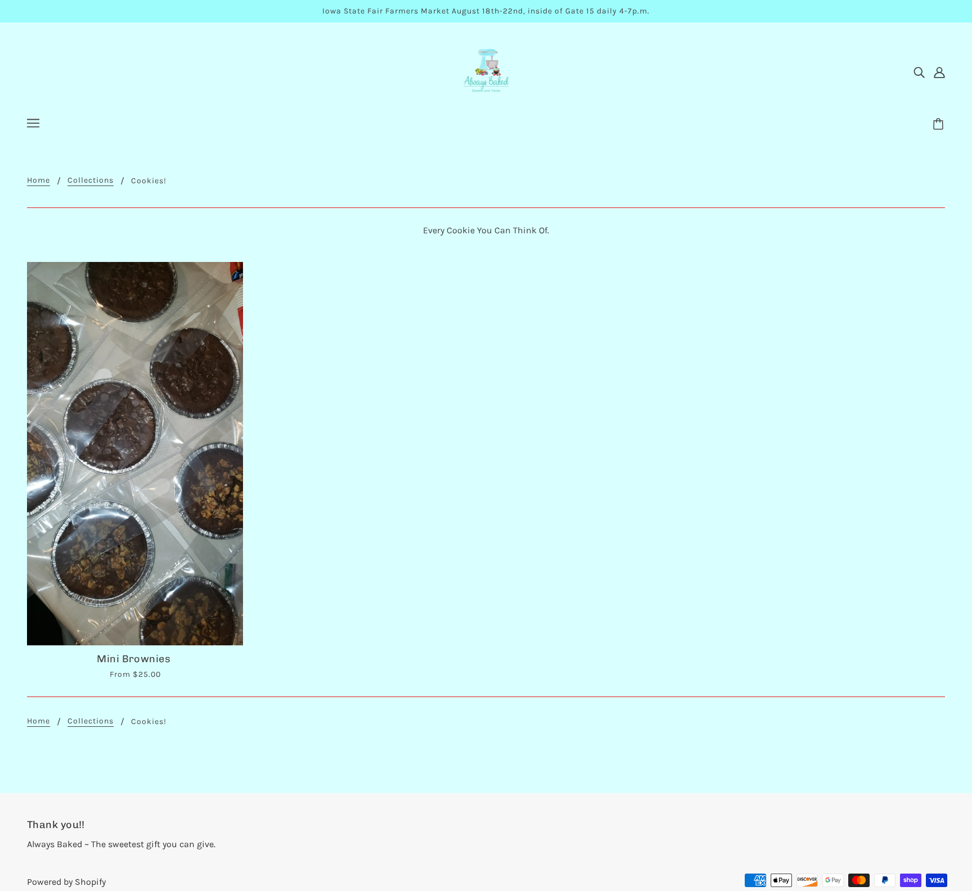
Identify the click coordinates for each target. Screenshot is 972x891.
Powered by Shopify (66, 881)
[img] (919, 72)
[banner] (486, 70)
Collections (91, 181)
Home (38, 181)
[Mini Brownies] (135, 453)
